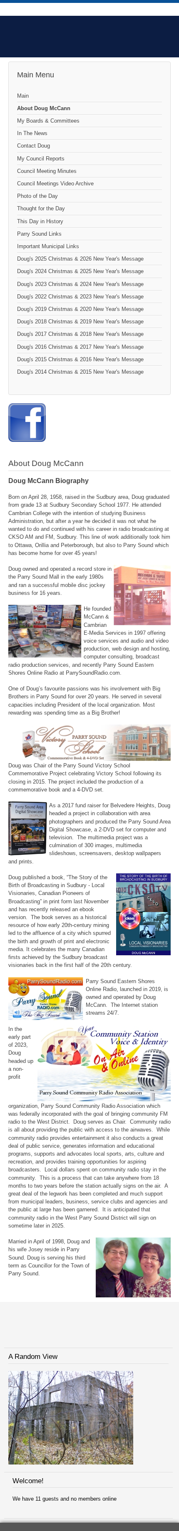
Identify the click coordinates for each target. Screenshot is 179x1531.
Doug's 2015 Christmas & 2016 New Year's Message (80, 359)
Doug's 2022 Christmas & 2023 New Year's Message (80, 296)
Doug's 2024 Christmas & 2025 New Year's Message (80, 271)
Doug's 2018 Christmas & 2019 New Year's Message (80, 321)
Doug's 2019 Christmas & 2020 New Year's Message (80, 309)
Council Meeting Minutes (47, 171)
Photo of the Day (37, 196)
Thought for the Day (41, 208)
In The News (32, 133)
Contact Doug (33, 146)
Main (23, 96)
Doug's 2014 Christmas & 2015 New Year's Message (80, 372)
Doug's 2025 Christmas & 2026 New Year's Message (80, 259)
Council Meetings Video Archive (55, 183)
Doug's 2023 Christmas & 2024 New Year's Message (80, 284)
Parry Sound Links (39, 234)
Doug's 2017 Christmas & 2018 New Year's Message (80, 334)
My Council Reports (41, 158)
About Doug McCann (43, 108)
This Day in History (40, 221)
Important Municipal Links (48, 246)
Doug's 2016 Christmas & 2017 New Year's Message (80, 347)
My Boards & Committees (48, 121)
